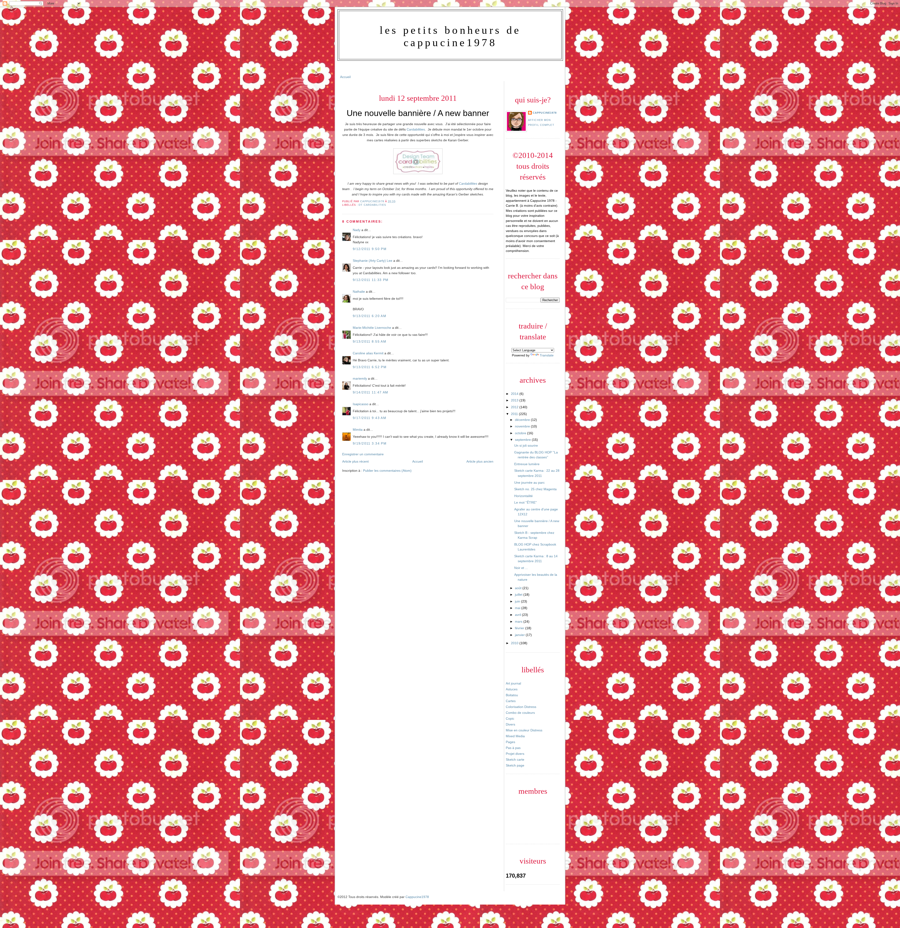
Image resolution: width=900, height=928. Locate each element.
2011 (515, 414)
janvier (520, 635)
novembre (523, 426)
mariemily (360, 378)
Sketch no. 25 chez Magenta (535, 489)
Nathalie (359, 291)
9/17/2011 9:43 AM (369, 418)
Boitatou (512, 695)
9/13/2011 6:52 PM (369, 367)
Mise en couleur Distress (524, 730)
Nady (356, 230)
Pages (510, 742)
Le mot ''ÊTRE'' (525, 502)
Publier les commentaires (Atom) (387, 470)
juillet (519, 594)
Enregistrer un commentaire (363, 454)
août (518, 588)
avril (518, 615)
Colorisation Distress (521, 707)
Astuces (512, 689)
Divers (510, 724)
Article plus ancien (479, 461)
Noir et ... (521, 568)
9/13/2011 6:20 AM (369, 316)
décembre (523, 420)
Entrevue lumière (527, 464)
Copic (510, 718)
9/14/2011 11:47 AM (370, 392)
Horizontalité (523, 496)
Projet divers (515, 754)
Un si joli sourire (526, 445)
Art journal (513, 683)
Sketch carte (515, 759)
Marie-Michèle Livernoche (372, 327)
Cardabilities (416, 129)
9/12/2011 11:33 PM (371, 280)
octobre (521, 433)
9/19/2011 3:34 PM (369, 443)
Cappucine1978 (372, 201)
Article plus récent (355, 461)
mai (518, 608)
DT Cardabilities (372, 204)
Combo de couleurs (520, 713)
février (520, 628)
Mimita (358, 429)
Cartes (511, 701)
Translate (547, 355)
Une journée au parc (529, 482)
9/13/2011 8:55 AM (369, 341)
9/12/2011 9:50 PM (369, 249)
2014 (515, 394)
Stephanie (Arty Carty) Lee (372, 260)
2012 (515, 407)
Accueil (345, 77)
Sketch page (515, 765)
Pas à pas (513, 748)
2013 (515, 400)
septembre (523, 440)
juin (518, 601)
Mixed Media (515, 736)
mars (519, 621)
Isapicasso (360, 404)
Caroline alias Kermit (368, 353)
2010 (515, 643)
